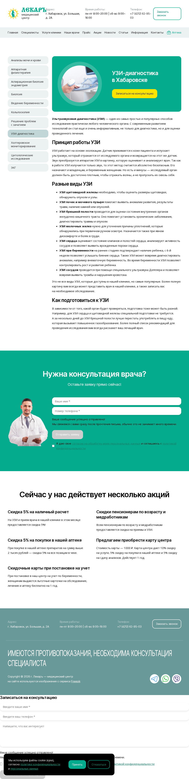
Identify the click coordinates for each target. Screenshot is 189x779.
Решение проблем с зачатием (23, 122)
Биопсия (16, 94)
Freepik (75, 681)
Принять (77, 764)
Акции (97, 32)
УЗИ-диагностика (22, 133)
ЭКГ (13, 167)
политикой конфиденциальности (132, 764)
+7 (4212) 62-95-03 (140, 16)
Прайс (86, 32)
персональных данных (24, 768)
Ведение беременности (27, 103)
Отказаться (99, 764)
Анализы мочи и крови (26, 60)
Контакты (157, 32)
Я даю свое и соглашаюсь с (116, 446)
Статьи (123, 32)
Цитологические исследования (22, 156)
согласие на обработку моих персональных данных (106, 443)
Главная (13, 32)
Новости (110, 32)
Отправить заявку (67, 434)
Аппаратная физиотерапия (20, 71)
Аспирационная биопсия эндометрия (27, 83)
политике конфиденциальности (40, 764)
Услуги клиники (51, 32)
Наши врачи (71, 32)
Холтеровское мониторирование (23, 144)
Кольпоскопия (20, 112)
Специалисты (30, 32)
